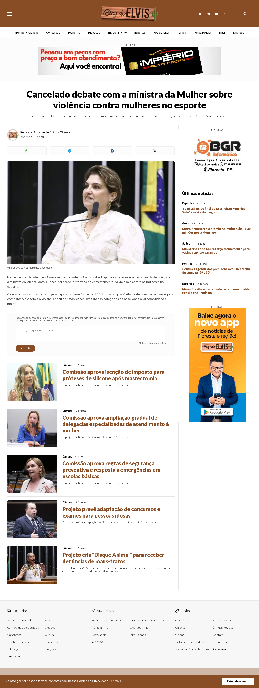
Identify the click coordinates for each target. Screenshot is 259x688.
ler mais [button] (115, 681)
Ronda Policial (202, 32)
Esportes (140, 32)
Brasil (222, 32)
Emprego (238, 32)
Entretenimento (117, 32)
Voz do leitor (161, 32)
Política (181, 32)
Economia (74, 32)
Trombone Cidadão (27, 32)
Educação (94, 32)
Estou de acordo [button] (237, 681)
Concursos (53, 32)
